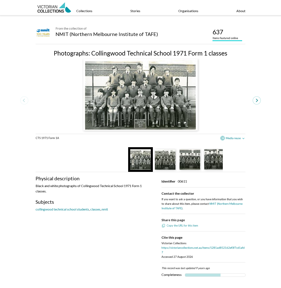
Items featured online (225, 34)
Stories (135, 11)
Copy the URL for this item (182, 225)
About (240, 11)
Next (257, 100)
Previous (24, 100)
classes (95, 209)
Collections (84, 11)
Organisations (188, 11)
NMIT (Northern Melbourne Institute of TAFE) (107, 34)
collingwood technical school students (62, 209)
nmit (105, 209)
